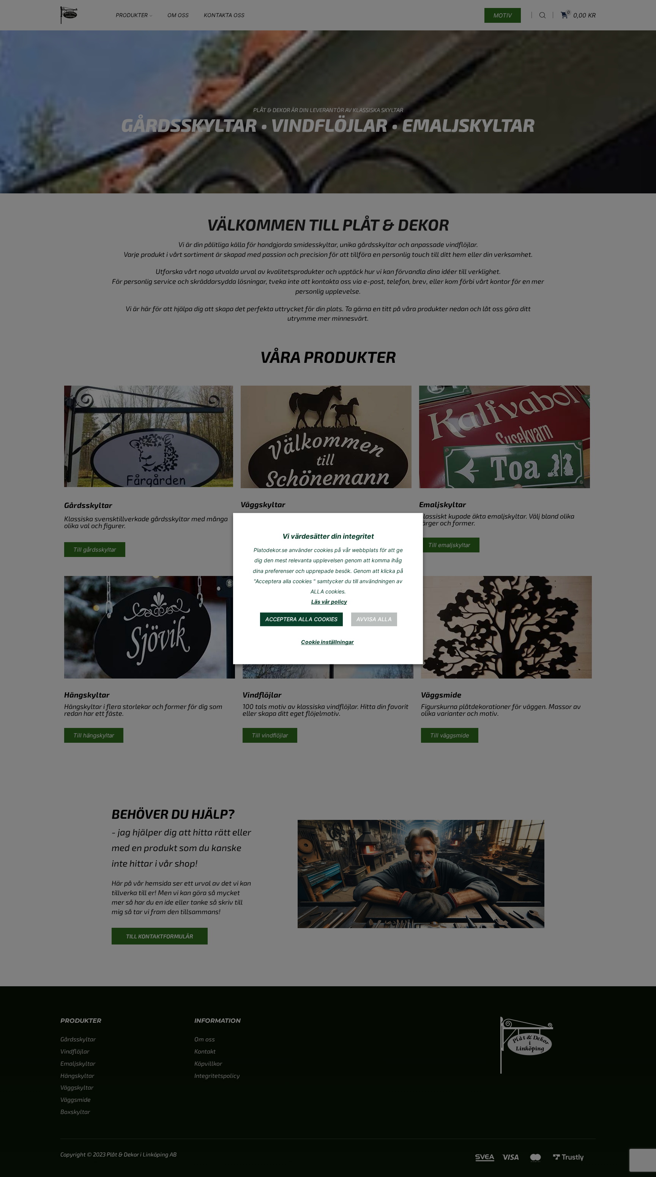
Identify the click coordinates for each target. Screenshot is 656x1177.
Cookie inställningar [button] (327, 642)
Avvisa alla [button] (374, 619)
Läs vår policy (329, 601)
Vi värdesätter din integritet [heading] (328, 536)
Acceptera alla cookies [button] (301, 619)
